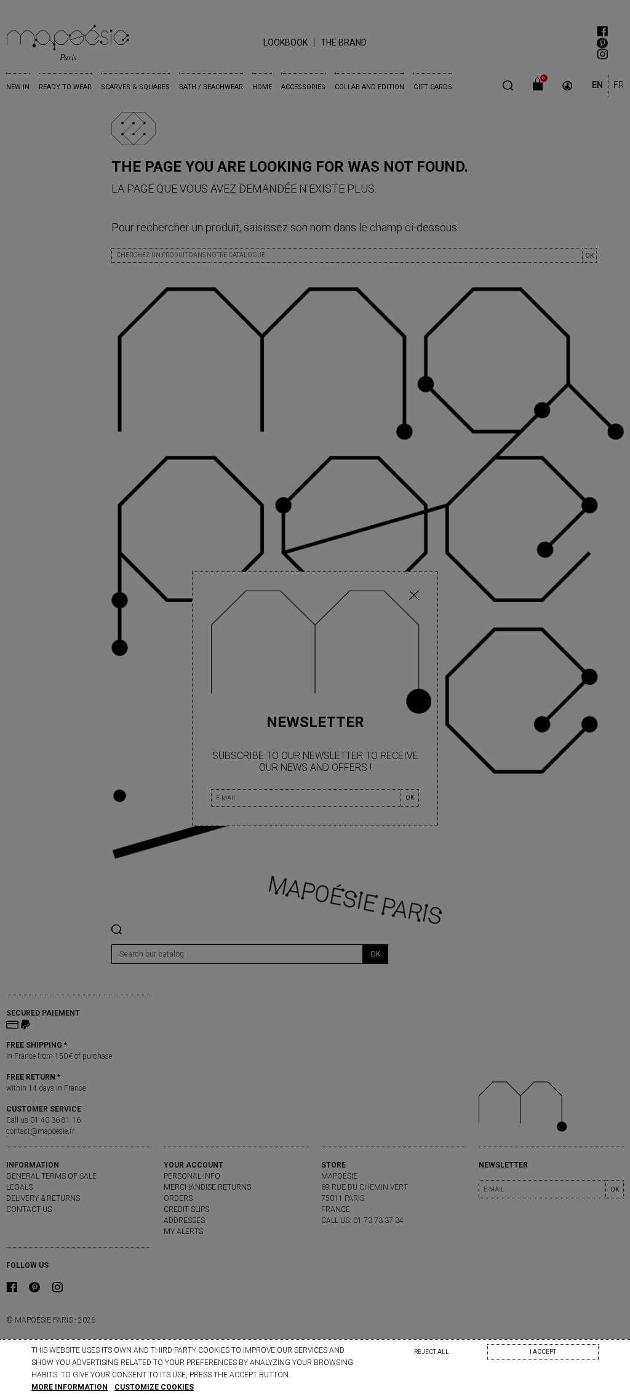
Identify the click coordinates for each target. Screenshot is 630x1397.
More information (69, 1387)
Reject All (431, 1351)
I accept (543, 1351)
